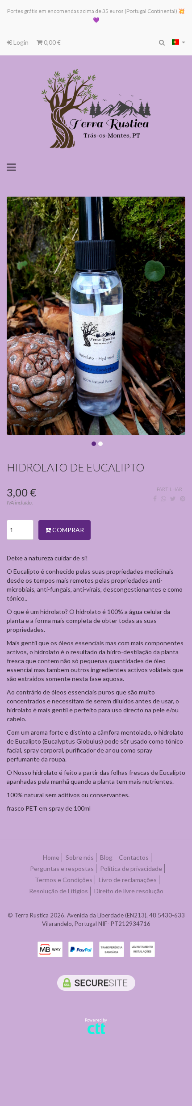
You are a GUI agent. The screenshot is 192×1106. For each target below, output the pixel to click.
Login (20, 42)
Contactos (134, 857)
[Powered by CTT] (96, 1028)
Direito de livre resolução (128, 891)
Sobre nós (80, 857)
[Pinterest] (182, 498)
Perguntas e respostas (62, 868)
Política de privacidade (131, 868)
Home (51, 857)
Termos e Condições (63, 879)
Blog (106, 857)
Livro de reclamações (128, 879)
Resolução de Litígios (58, 891)
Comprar (67, 530)
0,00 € (51, 42)
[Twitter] (173, 498)
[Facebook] (155, 498)
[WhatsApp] (163, 498)
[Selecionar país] (178, 42)
